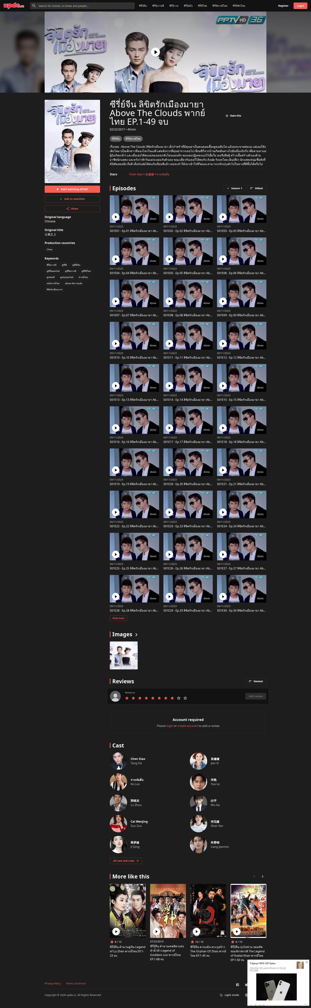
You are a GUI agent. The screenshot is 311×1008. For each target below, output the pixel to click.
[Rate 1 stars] (127, 698)
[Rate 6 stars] (159, 698)
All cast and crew (123, 860)
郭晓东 (135, 801)
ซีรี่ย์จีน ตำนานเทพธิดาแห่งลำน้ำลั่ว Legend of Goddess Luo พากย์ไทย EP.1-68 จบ (167, 952)
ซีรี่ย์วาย (173, 5)
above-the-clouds (73, 283)
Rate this (235, 115)
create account (188, 726)
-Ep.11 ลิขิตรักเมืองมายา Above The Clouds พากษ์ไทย (203, 357)
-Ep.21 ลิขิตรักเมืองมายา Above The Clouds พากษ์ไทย (257, 484)
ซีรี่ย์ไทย (202, 5)
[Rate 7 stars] (166, 698)
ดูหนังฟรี (51, 277)
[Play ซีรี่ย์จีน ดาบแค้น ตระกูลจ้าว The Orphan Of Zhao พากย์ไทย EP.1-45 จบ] (196, 931)
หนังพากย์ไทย (53, 283)
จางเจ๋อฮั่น (162, 174)
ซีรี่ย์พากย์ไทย (219, 5)
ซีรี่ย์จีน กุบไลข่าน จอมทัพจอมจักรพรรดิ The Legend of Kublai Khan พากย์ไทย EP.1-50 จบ (248, 953)
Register (283, 5)
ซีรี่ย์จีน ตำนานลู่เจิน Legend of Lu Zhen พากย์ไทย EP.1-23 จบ (127, 951)
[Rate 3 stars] (140, 698)
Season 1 (236, 188)
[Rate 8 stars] (172, 698)
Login (300, 5)
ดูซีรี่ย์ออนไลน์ (53, 271)
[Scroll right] (262, 876)
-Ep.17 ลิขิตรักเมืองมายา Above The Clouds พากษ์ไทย (203, 442)
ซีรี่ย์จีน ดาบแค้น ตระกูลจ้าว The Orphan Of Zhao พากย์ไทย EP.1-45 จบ (208, 951)
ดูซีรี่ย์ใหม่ (86, 271)
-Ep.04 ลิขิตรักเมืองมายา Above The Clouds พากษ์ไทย (150, 273)
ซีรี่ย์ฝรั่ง (188, 5)
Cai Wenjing (139, 821)
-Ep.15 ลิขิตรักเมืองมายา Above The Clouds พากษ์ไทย (257, 400)
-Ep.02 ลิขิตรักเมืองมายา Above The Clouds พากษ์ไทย (203, 231)
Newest (258, 681)
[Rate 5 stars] (153, 698)
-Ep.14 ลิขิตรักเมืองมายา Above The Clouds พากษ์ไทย (203, 400)
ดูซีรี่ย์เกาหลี (70, 271)
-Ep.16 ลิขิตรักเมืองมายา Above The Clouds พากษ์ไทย (150, 442)
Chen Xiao (136, 174)
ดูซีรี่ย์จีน (76, 265)
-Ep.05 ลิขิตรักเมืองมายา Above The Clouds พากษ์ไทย (203, 273)
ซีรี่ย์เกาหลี (158, 5)
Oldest (259, 188)
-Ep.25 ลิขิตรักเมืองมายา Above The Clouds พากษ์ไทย (150, 568)
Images (122, 634)
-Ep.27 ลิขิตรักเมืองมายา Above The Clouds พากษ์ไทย (257, 568)
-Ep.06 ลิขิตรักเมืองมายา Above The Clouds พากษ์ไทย (257, 273)
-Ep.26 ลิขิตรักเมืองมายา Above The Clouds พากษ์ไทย (203, 568)
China (49, 249)
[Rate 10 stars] (185, 698)
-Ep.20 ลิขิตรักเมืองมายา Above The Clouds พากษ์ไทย (203, 484)
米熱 (214, 780)
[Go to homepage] (14, 6)
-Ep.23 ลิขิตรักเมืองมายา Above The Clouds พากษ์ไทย (203, 526)
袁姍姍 (149, 174)
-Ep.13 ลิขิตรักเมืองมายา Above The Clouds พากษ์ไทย (150, 400)
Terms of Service (76, 983)
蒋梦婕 (135, 842)
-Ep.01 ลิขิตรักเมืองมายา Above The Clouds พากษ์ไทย (150, 231)
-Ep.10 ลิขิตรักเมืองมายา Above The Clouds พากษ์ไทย (150, 357)
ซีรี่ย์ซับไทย (239, 5)
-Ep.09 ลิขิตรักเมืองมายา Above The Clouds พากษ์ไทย (257, 315)
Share (74, 208)
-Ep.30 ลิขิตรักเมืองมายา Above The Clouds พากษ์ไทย (257, 610)
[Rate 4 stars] (146, 698)
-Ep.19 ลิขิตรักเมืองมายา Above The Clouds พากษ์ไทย (150, 484)
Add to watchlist (74, 199)
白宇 (214, 801)
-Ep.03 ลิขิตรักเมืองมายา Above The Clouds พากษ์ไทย (257, 231)
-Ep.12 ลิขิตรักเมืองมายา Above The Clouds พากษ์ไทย (257, 357)
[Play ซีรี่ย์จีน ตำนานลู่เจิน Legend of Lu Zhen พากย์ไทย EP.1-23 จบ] (116, 931)
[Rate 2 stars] (133, 698)
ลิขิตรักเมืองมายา (55, 289)
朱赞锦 (215, 842)
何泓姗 (215, 821)
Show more (118, 618)
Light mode (232, 995)
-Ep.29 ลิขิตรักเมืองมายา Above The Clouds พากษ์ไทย (203, 610)
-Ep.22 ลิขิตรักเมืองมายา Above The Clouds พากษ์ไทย (150, 526)
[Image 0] (124, 655)
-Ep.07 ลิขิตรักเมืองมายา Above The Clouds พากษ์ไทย (150, 315)
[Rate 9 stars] (178, 698)
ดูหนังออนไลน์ (66, 277)
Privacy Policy (53, 983)
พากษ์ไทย (83, 277)
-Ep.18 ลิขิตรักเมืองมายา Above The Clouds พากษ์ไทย (257, 442)
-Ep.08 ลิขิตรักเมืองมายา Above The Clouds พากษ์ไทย (203, 315)
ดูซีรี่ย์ (64, 265)
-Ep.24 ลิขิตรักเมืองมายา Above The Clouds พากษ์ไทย (257, 526)
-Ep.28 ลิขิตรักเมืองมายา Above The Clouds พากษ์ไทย (150, 610)
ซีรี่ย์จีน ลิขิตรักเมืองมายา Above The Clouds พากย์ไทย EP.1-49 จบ (157, 112)
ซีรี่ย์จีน (143, 5)
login (169, 726)
